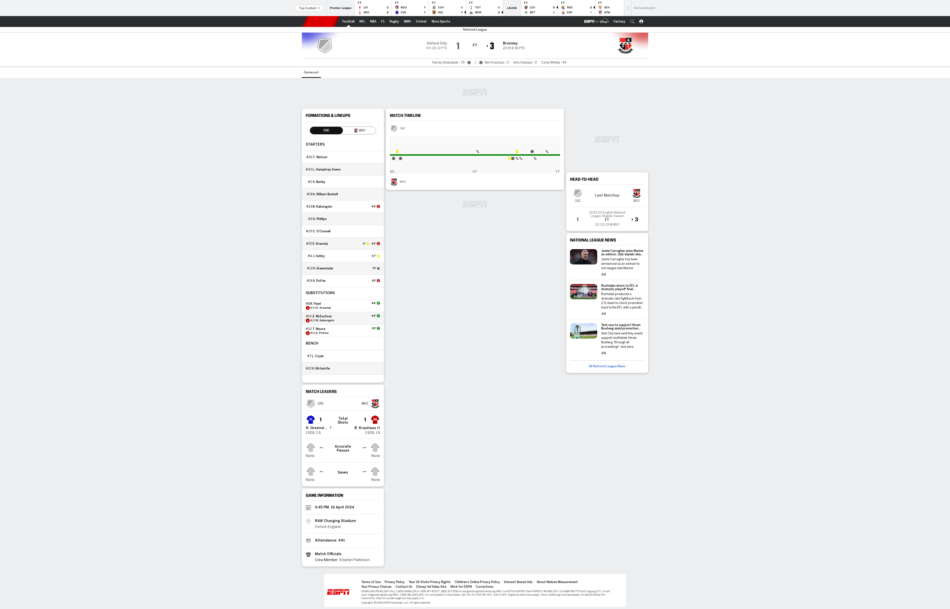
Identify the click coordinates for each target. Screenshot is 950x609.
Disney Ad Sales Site (431, 586)
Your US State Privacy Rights (430, 582)
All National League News (607, 366)
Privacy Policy (395, 582)
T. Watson (320, 157)
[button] (632, 21)
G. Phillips (320, 219)
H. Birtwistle (321, 368)
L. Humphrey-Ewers (327, 169)
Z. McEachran (322, 316)
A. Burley (319, 182)
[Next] (627, 8)
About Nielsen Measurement (557, 582)
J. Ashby (319, 256)
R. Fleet (315, 303)
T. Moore (318, 329)
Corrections (485, 586)
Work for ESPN (461, 586)
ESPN (321, 21)
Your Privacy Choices (376, 586)
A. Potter (319, 281)
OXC (402, 128)
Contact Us (404, 586)
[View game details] (607, 217)
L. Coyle (318, 356)
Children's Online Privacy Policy (477, 582)
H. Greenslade (323, 268)
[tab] (326, 130)
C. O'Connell (322, 231)
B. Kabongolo (322, 206)
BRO (403, 181)
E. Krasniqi (320, 243)
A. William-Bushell (325, 194)
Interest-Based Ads (518, 582)
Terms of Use (371, 582)
